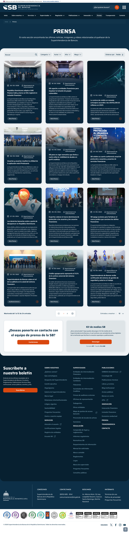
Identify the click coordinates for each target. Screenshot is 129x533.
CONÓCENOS (42, 489)
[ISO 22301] (88, 517)
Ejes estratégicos (51, 376)
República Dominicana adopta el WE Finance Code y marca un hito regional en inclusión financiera (22, 93)
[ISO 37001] (105, 517)
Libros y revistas (108, 384)
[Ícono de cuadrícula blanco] (124, 7)
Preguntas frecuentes (52, 412)
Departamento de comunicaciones (28, 217)
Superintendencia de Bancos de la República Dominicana (26, 524)
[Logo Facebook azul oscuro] (115, 525)
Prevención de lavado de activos (85, 418)
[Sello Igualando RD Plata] (54, 518)
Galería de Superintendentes (55, 392)
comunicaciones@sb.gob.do (70, 497)
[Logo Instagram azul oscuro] (120, 525)
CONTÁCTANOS (65, 489)
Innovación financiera (110, 408)
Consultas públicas (80, 472)
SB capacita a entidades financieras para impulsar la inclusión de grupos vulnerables (64, 91)
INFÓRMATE (109, 489)
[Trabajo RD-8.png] (71, 518)
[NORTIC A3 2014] (32, 515)
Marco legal (49, 396)
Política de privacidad (112, 497)
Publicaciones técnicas (110, 380)
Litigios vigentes (51, 404)
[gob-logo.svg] (15, 496)
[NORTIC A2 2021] (6, 515)
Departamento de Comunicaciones (29, 86)
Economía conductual (109, 416)
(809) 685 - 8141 (66, 494)
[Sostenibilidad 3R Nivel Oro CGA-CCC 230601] (62, 518)
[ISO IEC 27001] (96, 517)
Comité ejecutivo (51, 384)
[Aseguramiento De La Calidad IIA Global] (47, 518)
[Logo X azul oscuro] (111, 525)
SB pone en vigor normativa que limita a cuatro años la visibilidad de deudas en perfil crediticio (63, 157)
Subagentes (77, 403)
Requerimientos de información (84, 444)
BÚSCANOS (86, 489)
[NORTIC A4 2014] (15, 515)
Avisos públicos (107, 392)
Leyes (75, 460)
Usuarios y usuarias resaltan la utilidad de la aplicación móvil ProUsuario (22, 162)
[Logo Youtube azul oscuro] (124, 525)
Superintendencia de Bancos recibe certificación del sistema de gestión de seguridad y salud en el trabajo (105, 278)
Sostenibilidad (50, 408)
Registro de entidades (53, 432)
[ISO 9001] (79, 517)
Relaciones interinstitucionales (56, 400)
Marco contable (78, 452)
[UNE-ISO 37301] (113, 517)
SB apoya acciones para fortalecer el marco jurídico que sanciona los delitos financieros (105, 219)
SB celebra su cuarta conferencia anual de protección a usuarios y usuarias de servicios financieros (106, 159)
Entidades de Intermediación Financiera (84, 373)
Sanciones (77, 422)
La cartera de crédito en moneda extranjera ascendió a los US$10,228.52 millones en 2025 (105, 102)
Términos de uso (111, 494)
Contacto (122, 15)
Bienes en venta (108, 396)
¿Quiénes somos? (51, 372)
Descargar (95, 341)
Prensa (99, 15)
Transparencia (110, 15)
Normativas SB (78, 440)
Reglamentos (78, 456)
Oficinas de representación (83, 399)
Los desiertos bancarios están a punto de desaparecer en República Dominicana (22, 222)
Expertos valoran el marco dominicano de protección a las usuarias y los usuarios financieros (64, 219)
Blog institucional (108, 388)
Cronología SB (107, 376)
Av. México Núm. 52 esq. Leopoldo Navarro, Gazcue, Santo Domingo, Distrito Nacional (92, 498)
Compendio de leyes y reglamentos (81, 431)
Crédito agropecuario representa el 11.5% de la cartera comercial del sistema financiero (64, 276)
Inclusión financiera (109, 412)
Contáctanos (33, 342)
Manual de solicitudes (81, 448)
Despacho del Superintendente (56, 380)
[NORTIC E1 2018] (23, 515)
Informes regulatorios (81, 436)
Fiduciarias (77, 384)
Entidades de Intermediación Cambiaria (84, 379)
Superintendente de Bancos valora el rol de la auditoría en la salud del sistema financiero (22, 281)
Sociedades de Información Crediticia (83, 389)
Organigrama (49, 388)
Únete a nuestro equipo (53, 416)
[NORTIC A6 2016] (40, 515)
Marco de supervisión (81, 464)
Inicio (5, 15)
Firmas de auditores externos (84, 395)
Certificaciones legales (53, 428)
